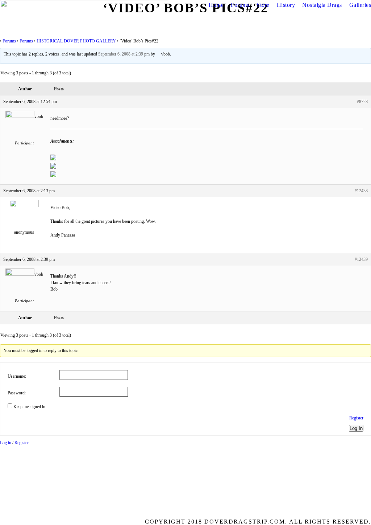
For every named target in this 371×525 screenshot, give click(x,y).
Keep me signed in (29, 406)
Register (356, 418)
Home (216, 5)
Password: (17, 392)
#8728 (362, 101)
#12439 (361, 259)
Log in (5, 442)
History (286, 5)
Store (263, 5)
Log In (356, 428)
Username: (17, 376)
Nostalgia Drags (322, 5)
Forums (240, 5)
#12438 (361, 190)
